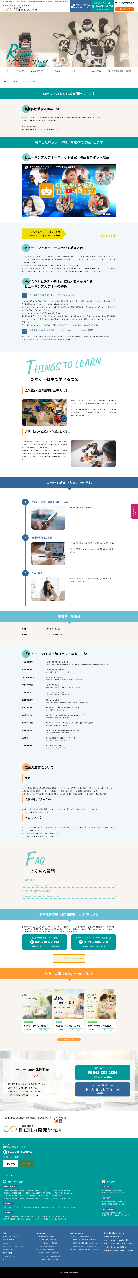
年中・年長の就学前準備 (46, 1236)
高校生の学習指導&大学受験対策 (48, 1253)
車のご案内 (6, 1259)
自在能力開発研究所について (39, 71)
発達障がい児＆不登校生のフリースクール (85, 1243)
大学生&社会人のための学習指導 (48, 1259)
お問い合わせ (124, 9)
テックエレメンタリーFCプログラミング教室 (118, 1243)
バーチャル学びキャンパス (112, 1236)
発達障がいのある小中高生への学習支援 (84, 1239)
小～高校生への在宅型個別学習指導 (49, 1256)
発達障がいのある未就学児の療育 (82, 1236)
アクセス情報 (20, 71)
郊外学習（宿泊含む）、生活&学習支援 (84, 1246)
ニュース (6, 1243)
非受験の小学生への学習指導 (47, 1239)
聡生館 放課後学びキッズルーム (114, 1233)
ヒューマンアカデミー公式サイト (72, 958)
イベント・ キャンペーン (135, 511)
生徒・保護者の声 (8, 1239)
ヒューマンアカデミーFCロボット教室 (116, 1240)
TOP (8, 71)
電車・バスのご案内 (9, 1256)
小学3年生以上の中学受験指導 (48, 1243)
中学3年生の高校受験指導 (46, 1249)
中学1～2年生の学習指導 (46, 1246)
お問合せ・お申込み (9, 1249)
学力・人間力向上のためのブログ (13, 1246)
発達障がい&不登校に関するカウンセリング (85, 1249)
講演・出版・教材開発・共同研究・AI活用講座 (119, 1250)
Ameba (26, 1164)
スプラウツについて (77, 71)
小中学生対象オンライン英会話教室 (115, 1247)
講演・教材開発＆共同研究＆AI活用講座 (119, 71)
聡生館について (59, 71)
